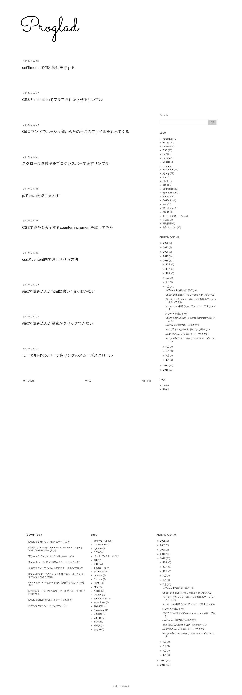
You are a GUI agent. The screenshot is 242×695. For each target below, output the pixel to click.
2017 (166, 365)
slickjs (166, 185)
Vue (165, 204)
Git (164, 154)
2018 (166, 260)
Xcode (166, 212)
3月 (168, 351)
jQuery (166, 173)
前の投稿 (146, 381)
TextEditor (168, 200)
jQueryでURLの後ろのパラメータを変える (50, 599)
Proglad (49, 27)
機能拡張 (167, 223)
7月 (168, 282)
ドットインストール (173, 216)
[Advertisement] (188, 83)
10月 (168, 273)
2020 (166, 251)
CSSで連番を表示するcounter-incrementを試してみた (67, 227)
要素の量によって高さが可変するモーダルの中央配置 (55, 568)
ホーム (88, 381)
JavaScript (168, 169)
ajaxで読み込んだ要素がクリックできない (57, 323)
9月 (168, 277)
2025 (166, 243)
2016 (166, 370)
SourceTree (169, 189)
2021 (166, 247)
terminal (167, 196)
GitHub (166, 158)
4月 (168, 346)
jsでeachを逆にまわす (40, 195)
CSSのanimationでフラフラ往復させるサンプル (62, 99)
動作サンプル (169, 227)
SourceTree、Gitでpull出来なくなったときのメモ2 (54, 562)
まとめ (166, 219)
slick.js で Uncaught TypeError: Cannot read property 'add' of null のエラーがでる (55, 549)
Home (166, 385)
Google (166, 162)
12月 (168, 264)
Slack (165, 181)
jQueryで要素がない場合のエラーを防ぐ (48, 541)
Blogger (167, 142)
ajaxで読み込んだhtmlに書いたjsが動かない (58, 291)
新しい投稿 (28, 381)
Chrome (167, 146)
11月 (168, 269)
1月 (168, 360)
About (166, 389)
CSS (165, 150)
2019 (166, 256)
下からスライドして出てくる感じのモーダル (51, 556)
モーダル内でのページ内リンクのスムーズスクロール (67, 355)
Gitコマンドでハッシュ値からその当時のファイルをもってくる (75, 131)
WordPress (168, 208)
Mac (165, 177)
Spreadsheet (169, 192)
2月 (168, 355)
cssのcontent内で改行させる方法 (50, 259)
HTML (166, 166)
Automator (168, 139)
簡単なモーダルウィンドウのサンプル (47, 605)
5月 (168, 286)
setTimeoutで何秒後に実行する (48, 68)
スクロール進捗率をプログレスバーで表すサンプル (65, 163)
